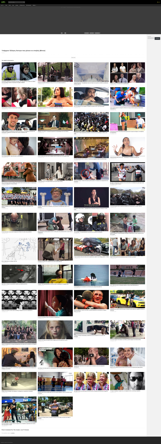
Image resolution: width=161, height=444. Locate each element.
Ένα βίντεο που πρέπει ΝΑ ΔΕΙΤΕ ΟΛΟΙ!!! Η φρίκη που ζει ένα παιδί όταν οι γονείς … (53, 340)
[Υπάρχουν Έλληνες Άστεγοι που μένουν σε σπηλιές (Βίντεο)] (19, 71)
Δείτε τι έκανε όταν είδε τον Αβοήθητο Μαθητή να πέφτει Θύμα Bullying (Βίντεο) (124, 285)
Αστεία (10, 5)
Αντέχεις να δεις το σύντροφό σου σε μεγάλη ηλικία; (119, 83)
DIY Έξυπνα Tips (22, 5)
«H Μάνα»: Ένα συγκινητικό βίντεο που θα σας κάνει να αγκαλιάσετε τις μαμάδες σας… (53, 284)
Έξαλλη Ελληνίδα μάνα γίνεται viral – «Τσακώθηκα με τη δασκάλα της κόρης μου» (124, 157)
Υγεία (13, 5)
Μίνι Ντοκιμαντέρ (28, 5)
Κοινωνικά (3, 52)
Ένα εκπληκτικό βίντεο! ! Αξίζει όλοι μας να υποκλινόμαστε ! (12, 156)
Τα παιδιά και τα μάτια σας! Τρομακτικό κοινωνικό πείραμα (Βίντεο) (50, 261)
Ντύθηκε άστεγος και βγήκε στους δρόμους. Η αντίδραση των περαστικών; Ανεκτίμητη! (17, 391)
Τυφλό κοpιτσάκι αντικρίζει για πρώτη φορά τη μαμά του (12, 107)
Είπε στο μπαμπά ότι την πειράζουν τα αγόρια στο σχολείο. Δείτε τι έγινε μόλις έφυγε (89, 106)
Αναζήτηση (149, 36)
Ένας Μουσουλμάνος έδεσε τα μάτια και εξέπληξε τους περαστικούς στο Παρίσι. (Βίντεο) (126, 206)
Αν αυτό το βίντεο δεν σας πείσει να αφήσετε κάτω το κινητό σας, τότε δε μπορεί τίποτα (53, 156)
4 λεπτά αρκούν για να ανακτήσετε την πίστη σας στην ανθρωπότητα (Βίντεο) (88, 286)
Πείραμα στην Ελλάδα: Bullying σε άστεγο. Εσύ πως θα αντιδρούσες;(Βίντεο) (51, 82)
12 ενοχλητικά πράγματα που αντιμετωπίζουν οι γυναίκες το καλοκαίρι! (50, 107)
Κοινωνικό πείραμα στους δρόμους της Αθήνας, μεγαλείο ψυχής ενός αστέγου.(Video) (125, 339)
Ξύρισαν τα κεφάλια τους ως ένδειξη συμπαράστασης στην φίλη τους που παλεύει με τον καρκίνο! (19, 344)
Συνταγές (17, 5)
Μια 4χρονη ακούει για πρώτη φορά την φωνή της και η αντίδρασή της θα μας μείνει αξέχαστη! (91, 391)
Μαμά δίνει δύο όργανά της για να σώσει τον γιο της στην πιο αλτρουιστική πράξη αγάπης (126, 367)
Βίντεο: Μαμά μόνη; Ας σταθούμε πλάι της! (9, 261)
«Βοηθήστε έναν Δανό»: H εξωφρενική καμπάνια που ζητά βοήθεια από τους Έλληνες (53, 131)
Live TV (2, 5)
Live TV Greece (25, 430)
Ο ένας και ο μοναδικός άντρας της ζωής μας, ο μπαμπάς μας (49, 317)
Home (6, 5)
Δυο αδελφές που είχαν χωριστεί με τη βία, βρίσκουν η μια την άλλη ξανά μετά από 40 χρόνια (54, 368)
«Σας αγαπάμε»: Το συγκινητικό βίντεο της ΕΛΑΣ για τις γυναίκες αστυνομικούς (88, 232)
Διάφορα (34, 5)
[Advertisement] (73, 42)
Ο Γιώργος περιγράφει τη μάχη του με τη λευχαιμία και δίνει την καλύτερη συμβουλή (125, 390)
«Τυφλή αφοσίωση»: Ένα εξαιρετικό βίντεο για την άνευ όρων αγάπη (50, 181)
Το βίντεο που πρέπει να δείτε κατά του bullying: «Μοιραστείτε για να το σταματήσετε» (17, 310)
